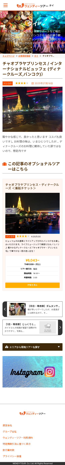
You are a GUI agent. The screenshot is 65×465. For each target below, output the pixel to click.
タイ (36, 56)
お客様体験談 (24, 56)
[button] (5, 5)
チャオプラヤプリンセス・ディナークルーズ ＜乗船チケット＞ (32, 186)
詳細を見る (33, 285)
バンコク (8, 83)
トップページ (8, 56)
